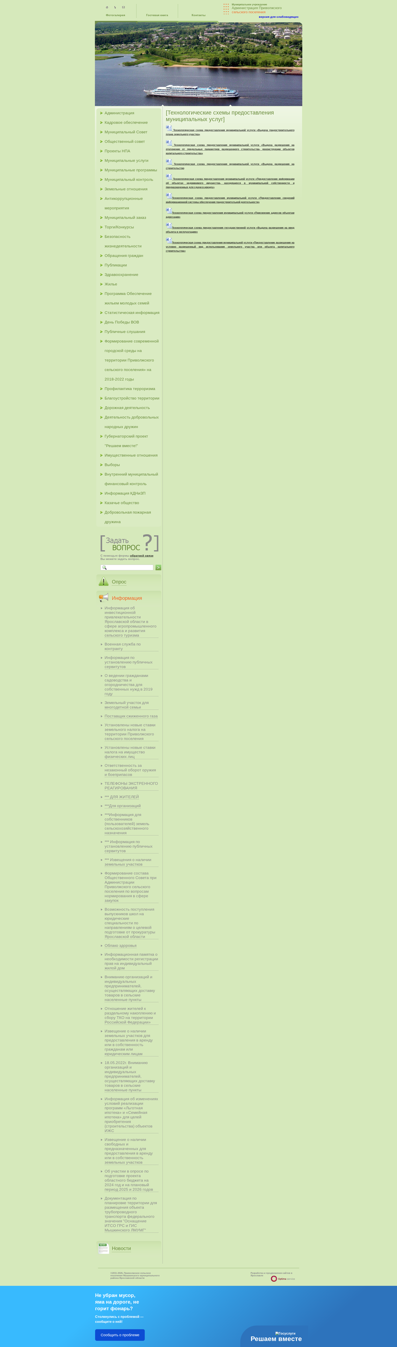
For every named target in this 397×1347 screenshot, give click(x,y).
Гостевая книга (157, 15)
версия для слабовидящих (279, 16)
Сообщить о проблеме (120, 1335)
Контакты (199, 15)
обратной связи (141, 555)
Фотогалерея (115, 15)
